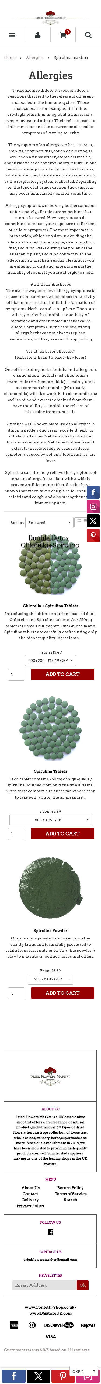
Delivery (30, 1200)
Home (10, 57)
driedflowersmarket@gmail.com (50, 1259)
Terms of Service (71, 1194)
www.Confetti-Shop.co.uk (49, 1307)
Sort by (18, 522)
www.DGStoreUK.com (50, 1313)
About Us (31, 1188)
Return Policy (70, 1188)
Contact (30, 1194)
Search (70, 1200)
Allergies (34, 57)
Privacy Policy (30, 1206)
